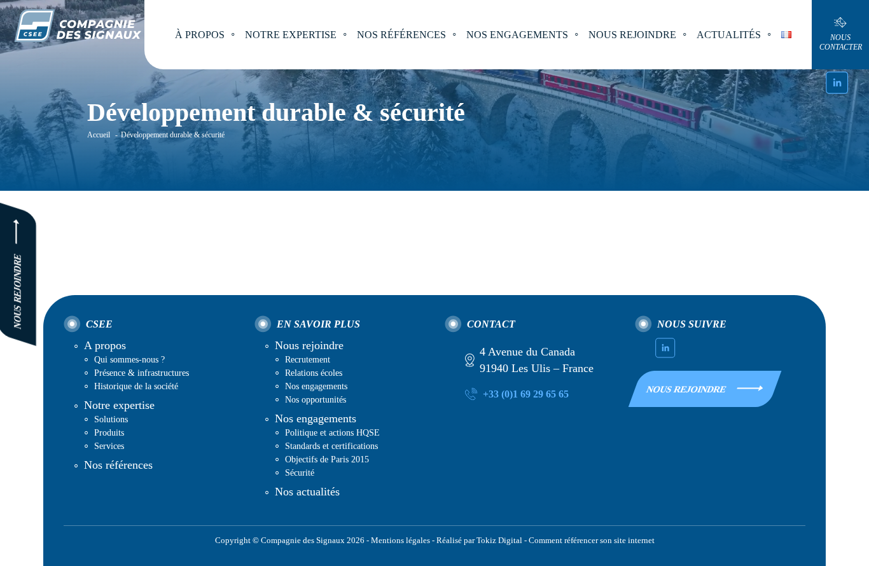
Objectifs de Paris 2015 (327, 459)
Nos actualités (307, 491)
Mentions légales (400, 540)
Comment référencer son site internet (592, 540)
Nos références (401, 34)
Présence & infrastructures (141, 373)
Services (109, 446)
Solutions (111, 419)
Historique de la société (136, 386)
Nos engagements (316, 386)
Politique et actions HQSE (332, 433)
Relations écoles (313, 373)
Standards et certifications (331, 446)
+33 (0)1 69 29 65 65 (526, 394)
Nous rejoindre (309, 345)
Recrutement (307, 359)
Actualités (729, 34)
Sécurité (299, 473)
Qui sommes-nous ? (129, 359)
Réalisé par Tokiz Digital (479, 540)
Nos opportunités (315, 399)
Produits (109, 433)
